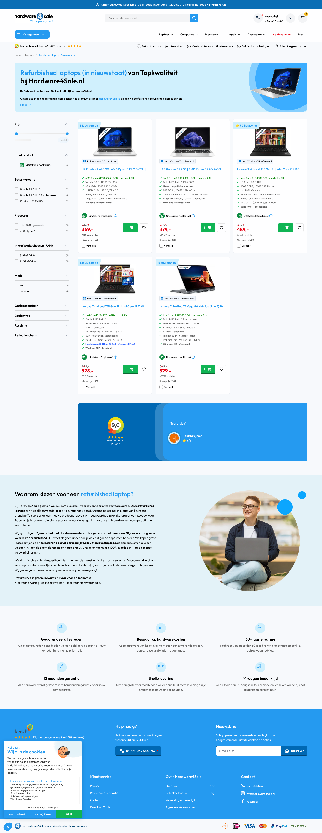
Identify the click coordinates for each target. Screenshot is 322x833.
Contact (95, 800)
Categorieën (31, 34)
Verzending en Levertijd (180, 800)
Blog (301, 34)
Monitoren (211, 34)
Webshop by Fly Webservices (70, 826)
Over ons (171, 786)
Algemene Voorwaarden (180, 807)
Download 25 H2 (100, 807)
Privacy (95, 786)
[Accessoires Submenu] (265, 34)
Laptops (164, 34)
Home (18, 55)
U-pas (212, 786)
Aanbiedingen (282, 34)
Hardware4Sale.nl (109, 98)
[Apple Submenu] (240, 34)
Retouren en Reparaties (104, 793)
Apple (232, 34)
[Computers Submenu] (197, 34)
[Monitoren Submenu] (221, 34)
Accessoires (254, 34)
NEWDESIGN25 (216, 4)
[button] (42, 165)
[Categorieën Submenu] (44, 34)
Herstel (63, 140)
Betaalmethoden (176, 793)
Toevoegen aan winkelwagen (130, 227)
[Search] (194, 18)
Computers (187, 34)
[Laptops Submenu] (172, 34)
